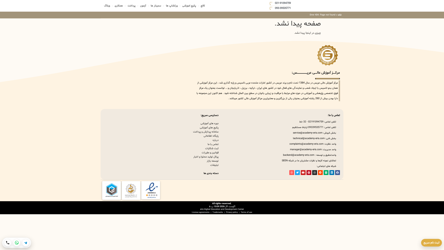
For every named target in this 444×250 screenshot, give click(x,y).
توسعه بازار (213, 161)
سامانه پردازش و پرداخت (206, 132)
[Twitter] (297, 172)
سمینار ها (156, 6)
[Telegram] (25, 242)
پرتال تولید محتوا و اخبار (206, 157)
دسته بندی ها (211, 173)
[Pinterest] (308, 172)
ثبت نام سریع (431, 243)
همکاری (119, 6)
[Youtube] (303, 172)
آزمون (143, 6)
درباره (216, 140)
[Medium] (326, 172)
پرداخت (131, 6)
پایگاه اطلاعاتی (211, 136)
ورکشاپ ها (172, 6)
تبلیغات (214, 165)
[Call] (7, 242)
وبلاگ (107, 6)
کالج (203, 6)
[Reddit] (320, 172)
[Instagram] (314, 172)
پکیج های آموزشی (209, 128)
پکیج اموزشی (189, 6)
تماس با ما (213, 144)
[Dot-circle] (291, 172)
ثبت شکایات (212, 148)
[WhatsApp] (16, 242)
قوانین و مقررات (210, 153)
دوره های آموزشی (209, 123)
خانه (340, 14)
